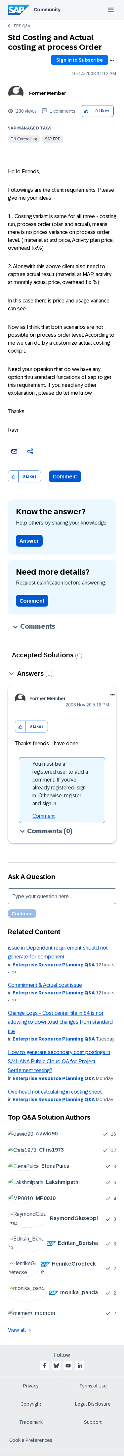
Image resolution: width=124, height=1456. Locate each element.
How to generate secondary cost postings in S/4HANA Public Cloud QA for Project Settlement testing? (59, 1061)
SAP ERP (52, 139)
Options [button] (111, 60)
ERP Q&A (22, 26)
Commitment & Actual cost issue (45, 985)
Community (47, 9)
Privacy (30, 1385)
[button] (86, 111)
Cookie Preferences (30, 1440)
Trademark (31, 1422)
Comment (65, 476)
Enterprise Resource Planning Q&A (54, 964)
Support (93, 1422)
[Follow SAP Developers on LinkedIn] (80, 1365)
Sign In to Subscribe (79, 60)
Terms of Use (93, 1385)
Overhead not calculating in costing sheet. (55, 1092)
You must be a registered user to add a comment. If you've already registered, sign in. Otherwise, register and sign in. (60, 783)
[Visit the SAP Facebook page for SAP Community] (44, 1365)
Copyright (31, 1404)
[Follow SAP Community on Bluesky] (56, 1365)
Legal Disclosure (93, 1404)
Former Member (47, 93)
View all (17, 1330)
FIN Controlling (24, 139)
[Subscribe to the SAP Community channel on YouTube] (68, 1365)
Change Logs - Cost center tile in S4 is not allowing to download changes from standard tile (60, 1022)
